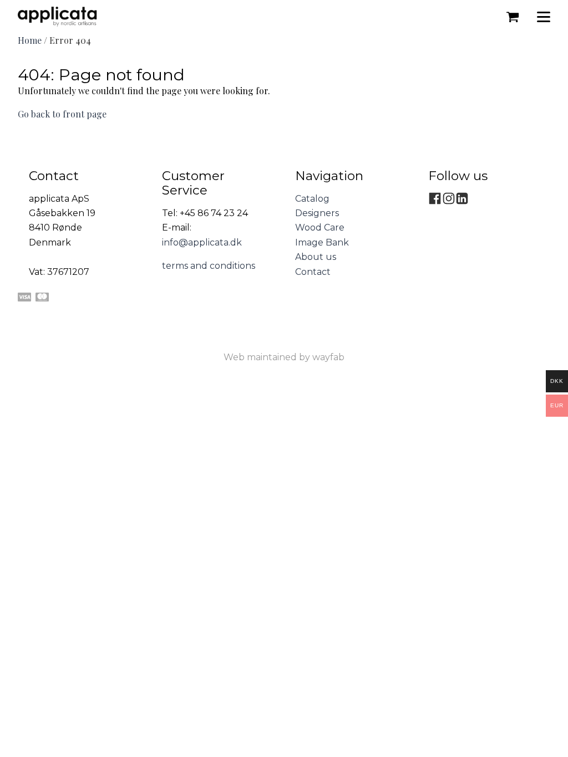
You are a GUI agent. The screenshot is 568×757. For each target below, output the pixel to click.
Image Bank (322, 242)
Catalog (312, 198)
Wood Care (319, 227)
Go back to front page (62, 114)
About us (315, 257)
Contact (313, 272)
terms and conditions (208, 265)
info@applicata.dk (202, 242)
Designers (317, 213)
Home (30, 40)
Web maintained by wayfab (284, 357)
